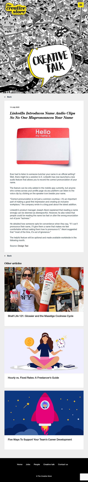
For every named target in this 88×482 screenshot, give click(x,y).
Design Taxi (23, 246)
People (37, 464)
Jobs (28, 464)
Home (19, 464)
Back (9, 97)
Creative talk (49, 464)
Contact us (63, 464)
